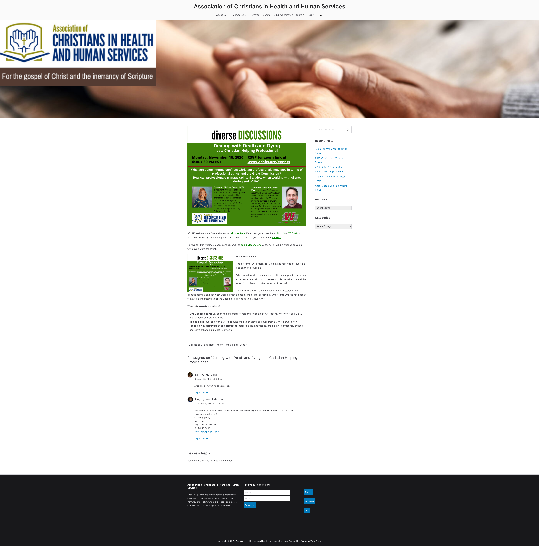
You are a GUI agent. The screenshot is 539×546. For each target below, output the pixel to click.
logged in (207, 460)
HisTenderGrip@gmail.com (206, 431)
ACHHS (281, 233)
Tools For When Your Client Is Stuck (331, 150)
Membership (239, 14)
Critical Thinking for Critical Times (330, 178)
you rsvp (276, 237)
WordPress (315, 541)
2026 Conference (283, 14)
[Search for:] (333, 129)
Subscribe (249, 505)
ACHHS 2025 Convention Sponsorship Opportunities (329, 169)
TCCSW (292, 233)
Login (311, 14)
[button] (227, 15)
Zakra (303, 541)
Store (299, 14)
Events (255, 14)
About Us (221, 14)
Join (307, 510)
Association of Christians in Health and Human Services (269, 6)
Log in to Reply (201, 392)
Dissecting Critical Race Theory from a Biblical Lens (217, 344)
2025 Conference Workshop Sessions (330, 160)
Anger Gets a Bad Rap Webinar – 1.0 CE (332, 187)
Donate (266, 14)
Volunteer (309, 501)
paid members (237, 233)
